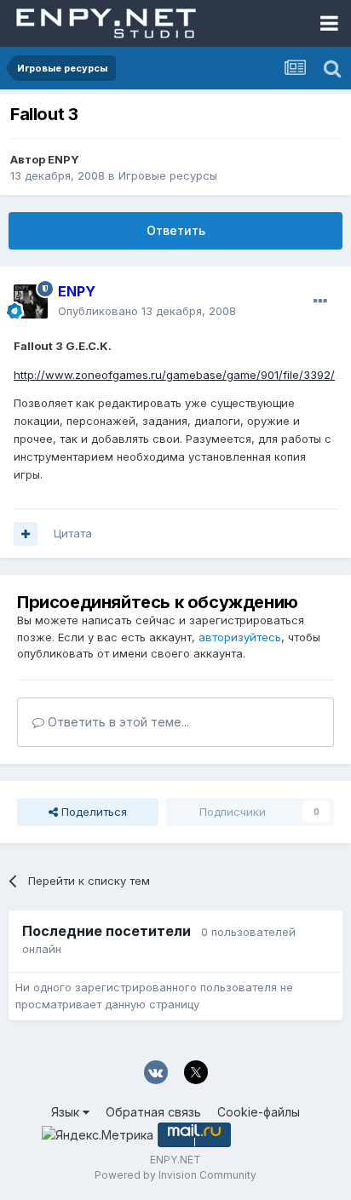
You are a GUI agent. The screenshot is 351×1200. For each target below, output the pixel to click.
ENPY (63, 159)
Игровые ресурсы (167, 175)
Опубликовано (147, 311)
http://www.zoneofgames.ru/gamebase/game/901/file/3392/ (174, 375)
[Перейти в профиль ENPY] (31, 301)
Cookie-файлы (258, 1112)
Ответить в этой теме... (116, 722)
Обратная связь (153, 1112)
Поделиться (92, 811)
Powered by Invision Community (175, 1174)
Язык (67, 1112)
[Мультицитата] (25, 534)
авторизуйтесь (240, 637)
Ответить (176, 230)
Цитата (73, 533)
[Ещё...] (320, 301)
